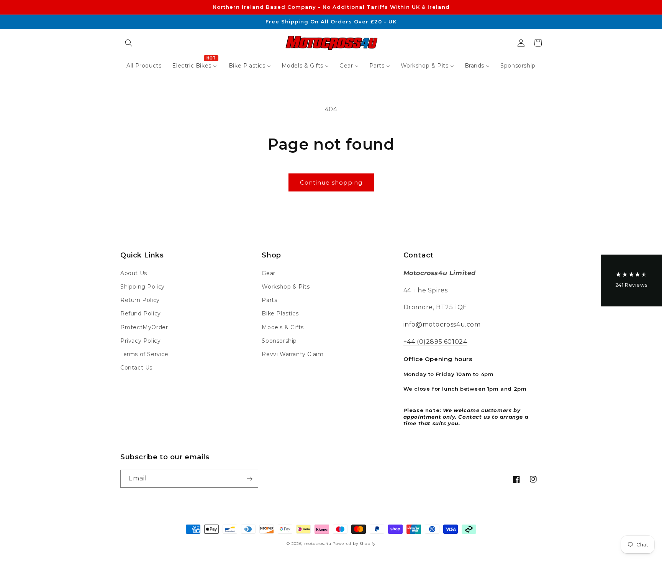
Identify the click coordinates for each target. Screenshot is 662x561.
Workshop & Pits (286, 286)
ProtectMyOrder (144, 327)
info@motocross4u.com (442, 324)
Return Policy (140, 300)
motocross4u (317, 543)
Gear (268, 273)
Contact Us (136, 367)
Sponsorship (279, 340)
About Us (133, 273)
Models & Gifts (282, 327)
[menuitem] (144, 66)
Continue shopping (331, 182)
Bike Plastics (280, 313)
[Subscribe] (249, 479)
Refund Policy (140, 313)
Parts (269, 300)
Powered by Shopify (354, 543)
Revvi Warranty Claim (292, 354)
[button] (128, 43)
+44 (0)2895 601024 (435, 341)
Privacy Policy (140, 340)
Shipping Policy (142, 286)
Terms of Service (144, 354)
